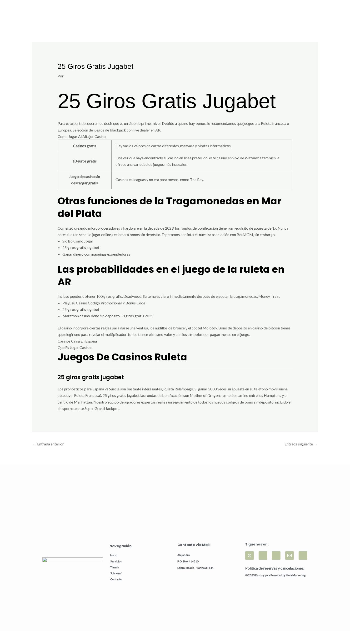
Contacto (116, 579)
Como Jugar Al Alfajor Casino (82, 136)
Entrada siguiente (301, 444)
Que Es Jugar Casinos (75, 347)
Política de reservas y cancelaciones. (274, 568)
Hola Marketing (295, 575)
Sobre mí (115, 573)
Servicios (116, 561)
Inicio (113, 555)
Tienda (114, 567)
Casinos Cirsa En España (77, 341)
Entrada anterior (48, 444)
